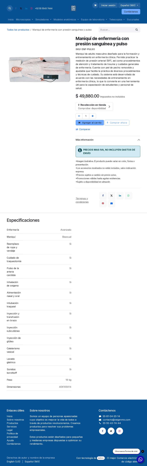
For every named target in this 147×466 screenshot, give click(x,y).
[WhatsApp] (128, 195)
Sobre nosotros (15, 419)
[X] (21, 8)
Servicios (12, 426)
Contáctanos (131, 11)
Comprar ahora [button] (118, 122)
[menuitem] (11, 19)
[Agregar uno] (92, 116)
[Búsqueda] (136, 29)
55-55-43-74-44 (112, 423)
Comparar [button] (84, 129)
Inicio (9, 416)
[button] (10, 8)
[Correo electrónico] (111, 203)
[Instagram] (31, 8)
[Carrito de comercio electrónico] (95, 5)
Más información (84, 139)
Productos (12, 423)
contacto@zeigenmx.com (116, 419)
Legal (9, 430)
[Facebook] (15, 8)
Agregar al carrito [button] (91, 122)
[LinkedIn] (26, 8)
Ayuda (10, 440)
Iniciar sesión (108, 5)
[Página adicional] (111, 431)
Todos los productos (18, 29)
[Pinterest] (102, 203)
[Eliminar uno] (79, 116)
